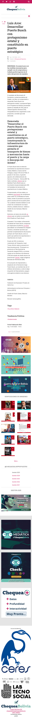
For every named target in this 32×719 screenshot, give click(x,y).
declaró (17, 257)
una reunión (17, 194)
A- (2, 21)
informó (20, 181)
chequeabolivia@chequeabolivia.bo (16, 711)
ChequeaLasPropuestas (20, 59)
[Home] (16, 8)
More (15, 461)
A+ (5, 22)
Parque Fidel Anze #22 (16, 709)
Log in (9, 331)
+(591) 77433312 (16, 712)
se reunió (26, 225)
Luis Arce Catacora (13, 309)
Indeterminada (12, 319)
